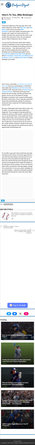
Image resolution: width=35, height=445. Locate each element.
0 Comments (7, 19)
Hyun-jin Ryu (6, 54)
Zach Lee (11, 57)
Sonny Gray (27, 89)
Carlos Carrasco (7, 91)
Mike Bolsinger (8, 204)
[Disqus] (17, 280)
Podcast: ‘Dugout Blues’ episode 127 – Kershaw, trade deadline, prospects (22, 231)
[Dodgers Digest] (17, 5)
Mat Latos (23, 27)
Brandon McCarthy (19, 54)
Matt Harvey (16, 88)
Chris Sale (24, 88)
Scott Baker (10, 55)
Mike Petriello (7, 17)
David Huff (17, 55)
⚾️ (17, 305)
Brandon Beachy (23, 57)
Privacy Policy (17, 441)
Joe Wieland (26, 55)
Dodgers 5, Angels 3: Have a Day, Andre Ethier (11, 226)
